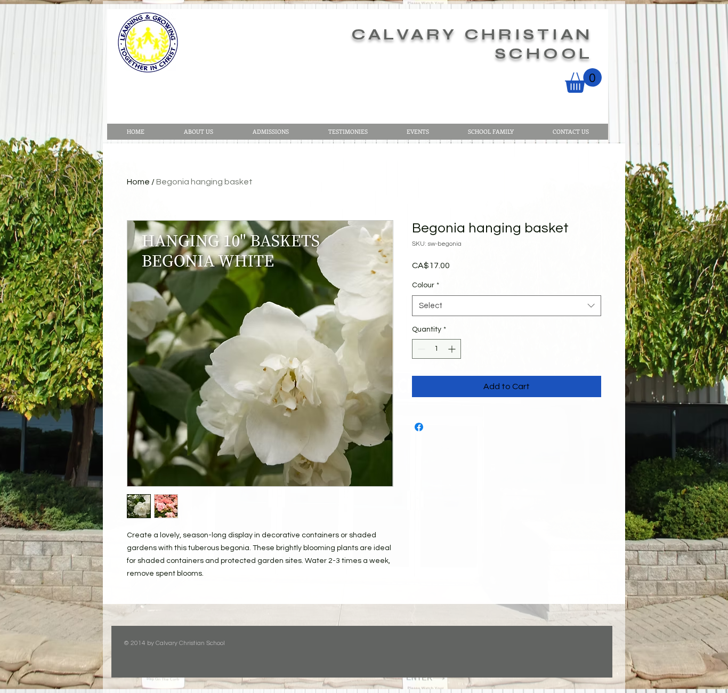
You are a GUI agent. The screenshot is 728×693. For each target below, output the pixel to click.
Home (138, 182)
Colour (425, 285)
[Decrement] (420, 349)
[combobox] (506, 305)
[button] (583, 80)
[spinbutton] (436, 349)
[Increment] (452, 349)
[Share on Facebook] (418, 427)
